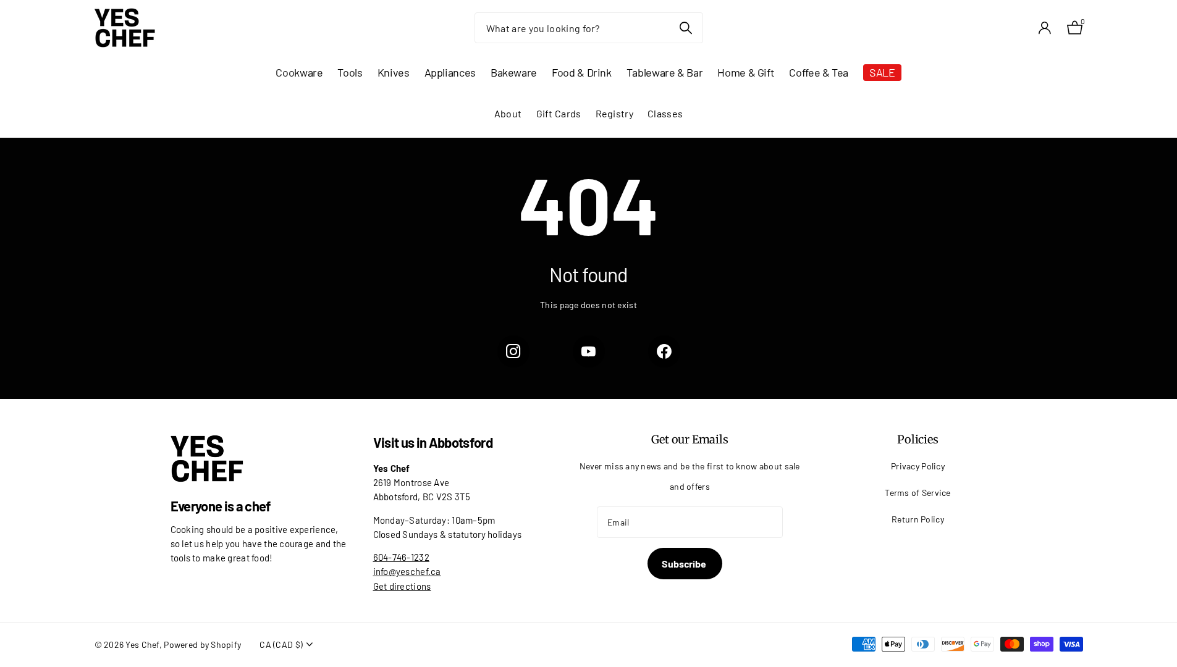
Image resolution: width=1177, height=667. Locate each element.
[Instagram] (513, 351)
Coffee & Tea (818, 72)
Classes (665, 113)
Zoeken (686, 27)
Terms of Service (918, 492)
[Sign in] (1045, 28)
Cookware (299, 72)
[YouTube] (589, 351)
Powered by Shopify (202, 644)
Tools (349, 72)
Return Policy (918, 519)
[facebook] (664, 351)
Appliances (450, 72)
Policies (918, 439)
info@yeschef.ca (407, 571)
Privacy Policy (918, 466)
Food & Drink (582, 72)
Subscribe (684, 563)
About (507, 113)
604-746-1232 (401, 557)
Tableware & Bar (664, 72)
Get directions (402, 586)
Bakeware (514, 72)
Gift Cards (558, 113)
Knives (394, 72)
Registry (614, 113)
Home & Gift (745, 72)
